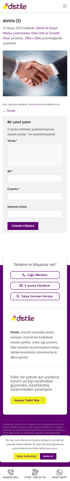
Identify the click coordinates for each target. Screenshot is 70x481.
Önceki (9, 110)
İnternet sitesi (17, 207)
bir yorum (38, 104)
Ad (10, 171)
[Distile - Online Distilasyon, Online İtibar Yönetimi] (21, 6)
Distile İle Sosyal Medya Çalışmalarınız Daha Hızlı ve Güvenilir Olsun (31, 33)
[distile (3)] (35, 73)
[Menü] (64, 6)
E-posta (13, 189)
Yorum (12, 141)
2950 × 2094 (32, 38)
